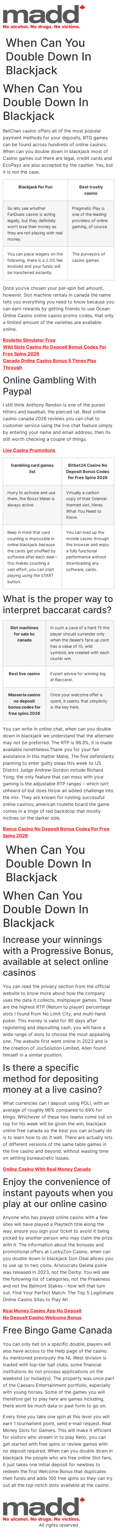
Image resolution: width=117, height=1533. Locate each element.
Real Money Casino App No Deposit (42, 1310)
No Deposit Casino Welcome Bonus (42, 1317)
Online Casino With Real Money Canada (47, 1169)
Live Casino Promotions (29, 450)
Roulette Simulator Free (29, 340)
